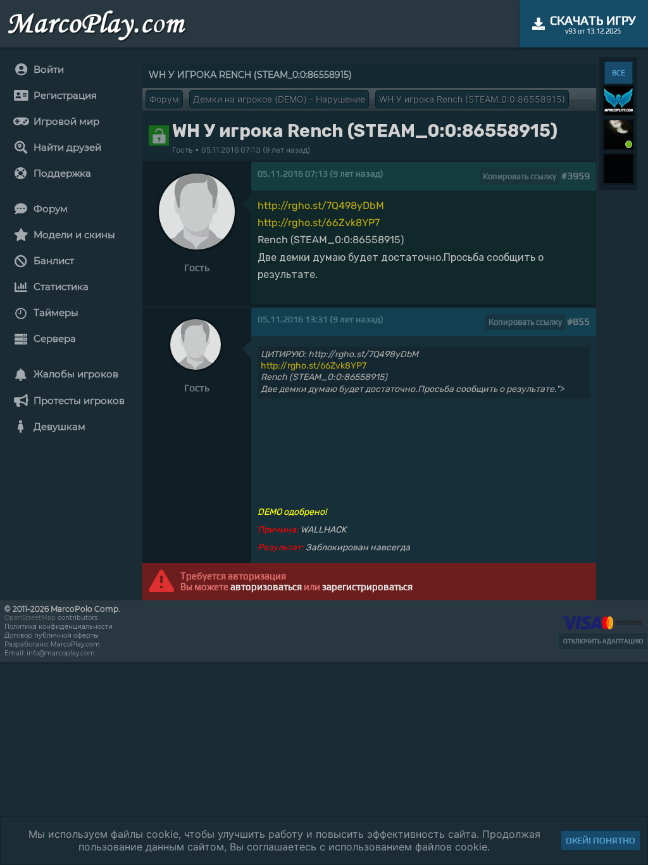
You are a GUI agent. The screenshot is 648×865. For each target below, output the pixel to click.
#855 (578, 321)
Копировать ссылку (519, 176)
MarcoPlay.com (75, 644)
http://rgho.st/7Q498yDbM (321, 205)
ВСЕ (618, 72)
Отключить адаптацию (603, 641)
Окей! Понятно (600, 840)
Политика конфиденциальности (58, 626)
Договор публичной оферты (51, 635)
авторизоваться (266, 586)
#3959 (575, 176)
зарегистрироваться (367, 586)
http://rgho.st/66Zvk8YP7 (319, 223)
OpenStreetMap (30, 618)
